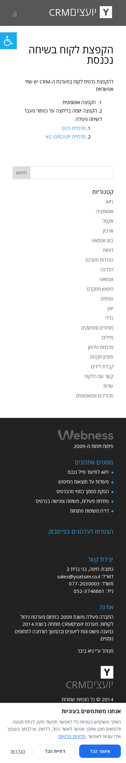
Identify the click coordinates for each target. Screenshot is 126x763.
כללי (109, 318)
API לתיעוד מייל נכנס (88, 472)
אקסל (107, 221)
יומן (110, 308)
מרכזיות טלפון (100, 347)
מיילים (107, 337)
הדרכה (106, 269)
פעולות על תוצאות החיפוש (83, 481)
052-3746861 (89, 591)
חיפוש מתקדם (100, 289)
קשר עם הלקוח (99, 376)
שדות (108, 386)
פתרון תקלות (101, 357)
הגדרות (18, 751)
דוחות (108, 250)
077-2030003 (84, 583)
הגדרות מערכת (99, 259)
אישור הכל (100, 751)
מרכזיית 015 (74, 128)
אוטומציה (104, 211)
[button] (8, 40)
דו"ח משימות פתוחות (89, 510)
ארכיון (108, 230)
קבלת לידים (102, 366)
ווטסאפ (106, 279)
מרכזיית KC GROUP (66, 136)
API (109, 201)
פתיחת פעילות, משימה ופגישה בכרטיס (72, 501)
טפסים (107, 298)
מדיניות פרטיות (72, 736)
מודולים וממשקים (97, 327)
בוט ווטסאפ (102, 240)
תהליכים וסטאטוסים (94, 395)
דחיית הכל (55, 751)
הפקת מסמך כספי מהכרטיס (83, 491)
